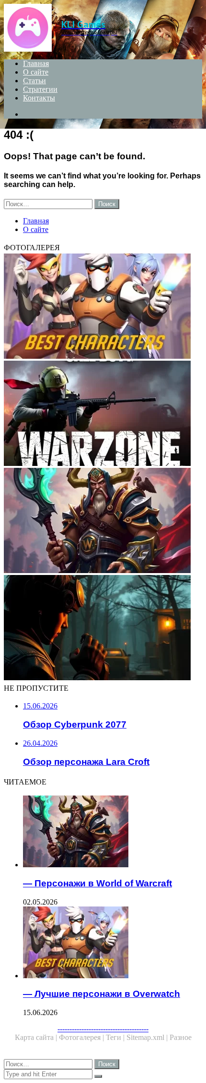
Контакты (39, 98)
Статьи (34, 81)
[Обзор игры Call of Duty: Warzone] (103, 414)
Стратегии (40, 89)
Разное (181, 1037)
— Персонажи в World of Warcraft (97, 883)
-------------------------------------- (103, 1029)
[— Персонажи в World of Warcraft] (103, 521)
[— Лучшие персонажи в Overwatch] (103, 307)
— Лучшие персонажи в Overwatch (101, 994)
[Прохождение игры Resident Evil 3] (103, 628)
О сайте (35, 72)
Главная (36, 63)
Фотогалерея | (82, 1037)
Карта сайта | (37, 1037)
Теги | (116, 1037)
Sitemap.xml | (148, 1037)
